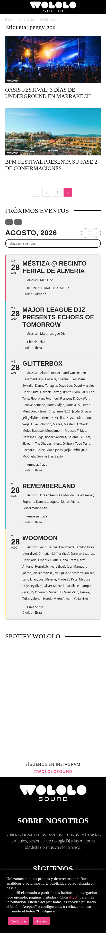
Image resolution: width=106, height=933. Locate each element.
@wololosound (53, 771)
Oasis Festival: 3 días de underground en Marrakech (48, 93)
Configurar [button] (18, 921)
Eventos (13, 81)
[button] (9, 7)
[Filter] (9, 222)
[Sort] (18, 222)
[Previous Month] (85, 232)
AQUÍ (73, 897)
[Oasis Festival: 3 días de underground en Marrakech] (53, 59)
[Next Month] (96, 232)
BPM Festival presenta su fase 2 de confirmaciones (51, 165)
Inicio (9, 19)
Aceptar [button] (41, 921)
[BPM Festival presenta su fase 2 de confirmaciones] (53, 132)
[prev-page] (36, 192)
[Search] (99, 7)
